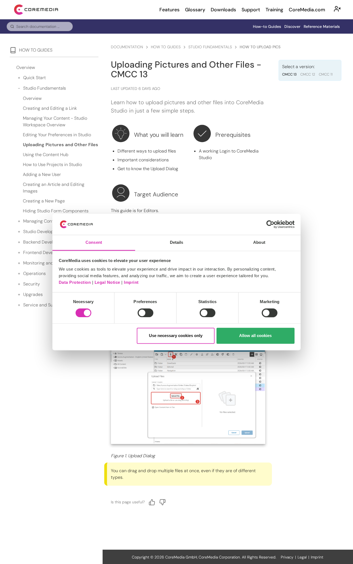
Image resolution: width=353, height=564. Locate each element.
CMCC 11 (326, 74)
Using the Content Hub (45, 154)
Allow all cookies (255, 335)
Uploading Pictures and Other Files (60, 145)
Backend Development (45, 242)
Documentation (127, 46)
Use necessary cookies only (175, 335)
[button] (337, 10)
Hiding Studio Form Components (56, 211)
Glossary (195, 10)
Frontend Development (46, 252)
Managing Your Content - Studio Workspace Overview (55, 121)
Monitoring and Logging (46, 263)
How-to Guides (267, 26)
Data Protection (75, 282)
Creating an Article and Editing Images (53, 187)
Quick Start (34, 78)
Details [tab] (176, 242)
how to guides (166, 46)
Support (251, 10)
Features (169, 10)
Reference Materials (322, 26)
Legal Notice (107, 282)
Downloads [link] (223, 10)
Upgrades (33, 294)
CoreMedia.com (307, 10)
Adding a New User (42, 174)
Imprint (131, 282)
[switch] (145, 312)
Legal (302, 557)
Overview (25, 67)
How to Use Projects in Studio (52, 164)
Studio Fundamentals (44, 88)
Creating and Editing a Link (50, 108)
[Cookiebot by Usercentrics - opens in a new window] (270, 224)
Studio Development (43, 231)
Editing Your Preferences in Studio (57, 135)
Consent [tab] (93, 242)
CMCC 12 (307, 74)
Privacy (287, 557)
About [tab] (259, 242)
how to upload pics (260, 46)
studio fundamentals (210, 46)
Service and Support (43, 305)
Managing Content (41, 221)
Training (274, 10)
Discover (292, 26)
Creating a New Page (44, 201)
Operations (34, 273)
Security (31, 284)
